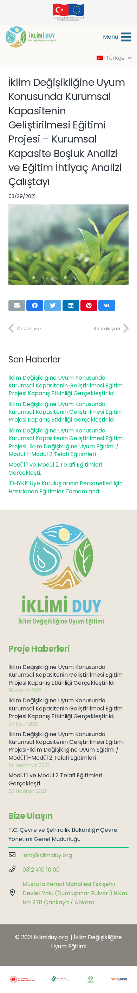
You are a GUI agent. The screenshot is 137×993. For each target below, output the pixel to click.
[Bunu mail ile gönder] (16, 305)
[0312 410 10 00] (15, 869)
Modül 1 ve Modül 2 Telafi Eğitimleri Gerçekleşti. (55, 468)
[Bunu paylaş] (34, 305)
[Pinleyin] (88, 305)
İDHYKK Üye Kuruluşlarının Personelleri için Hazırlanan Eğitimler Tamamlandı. (65, 487)
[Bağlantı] (31, 37)
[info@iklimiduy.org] (15, 855)
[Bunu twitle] (52, 305)
